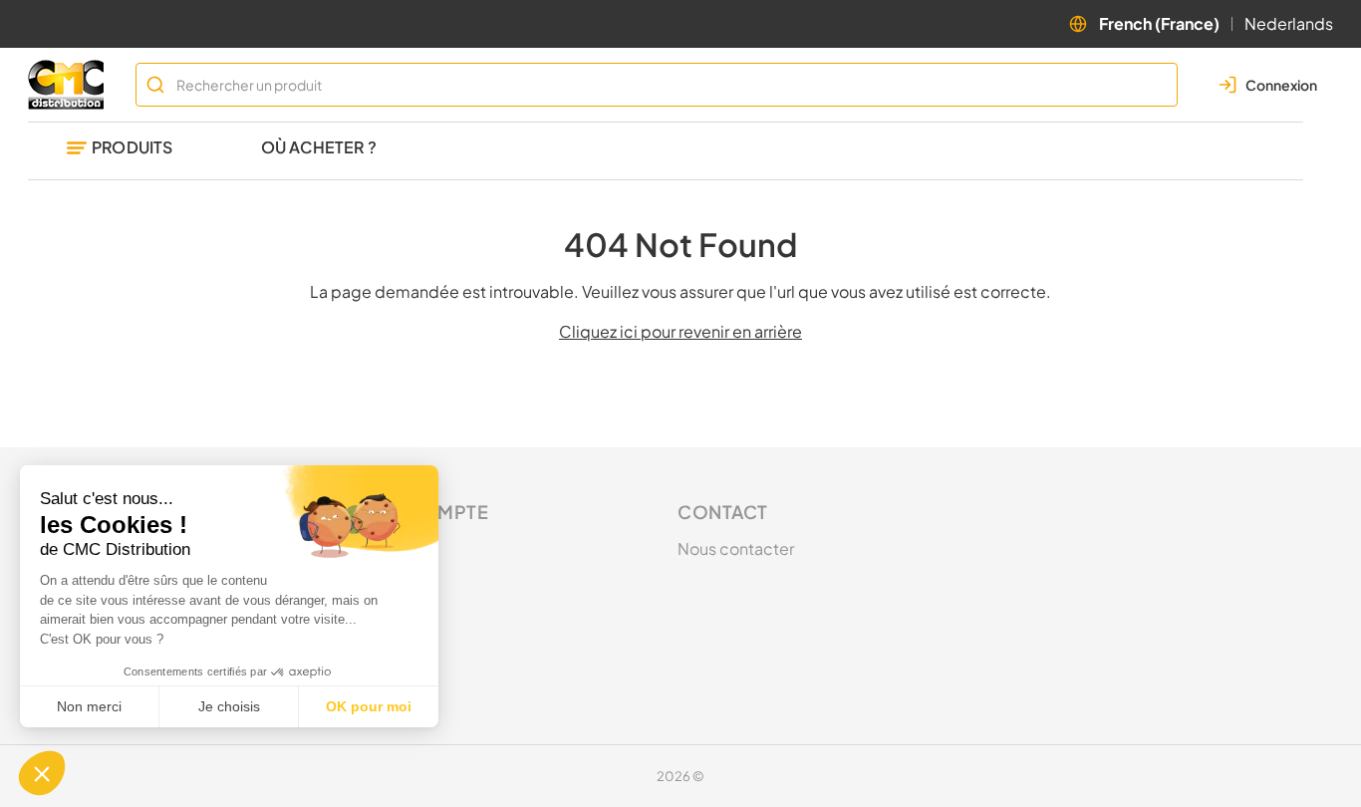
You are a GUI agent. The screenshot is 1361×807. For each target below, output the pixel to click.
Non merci (89, 706)
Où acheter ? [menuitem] (319, 146)
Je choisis (229, 706)
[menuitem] (120, 151)
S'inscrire (391, 584)
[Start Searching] (155, 85)
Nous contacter (736, 548)
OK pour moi (368, 706)
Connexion (397, 548)
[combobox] (657, 85)
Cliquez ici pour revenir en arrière (680, 331)
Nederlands (1288, 23)
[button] (42, 773)
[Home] (70, 85)
